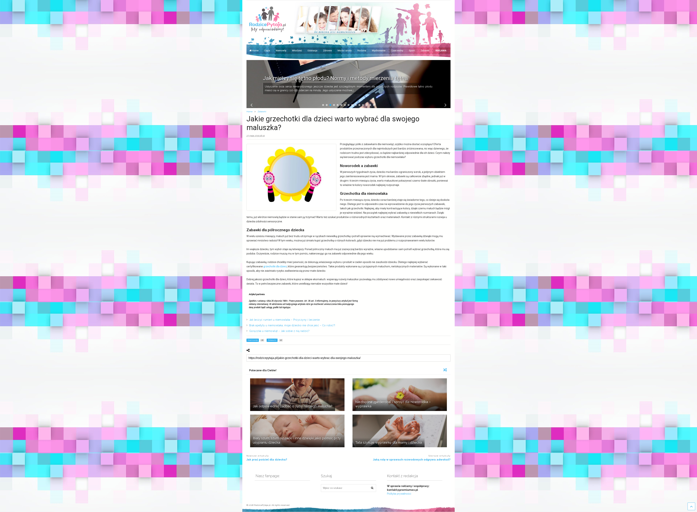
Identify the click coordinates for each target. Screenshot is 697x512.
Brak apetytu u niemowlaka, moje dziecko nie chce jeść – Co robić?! (292, 325)
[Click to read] (297, 394)
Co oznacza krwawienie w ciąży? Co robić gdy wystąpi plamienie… (342, 78)
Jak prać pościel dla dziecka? (266, 459)
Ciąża (267, 50)
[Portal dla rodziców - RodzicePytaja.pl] (267, 30)
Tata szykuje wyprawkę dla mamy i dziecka (388, 442)
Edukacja (312, 50)
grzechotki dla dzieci (275, 266)
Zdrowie (327, 50)
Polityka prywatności (399, 493)
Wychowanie (378, 50)
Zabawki (425, 50)
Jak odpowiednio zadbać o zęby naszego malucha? (292, 406)
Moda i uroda (345, 50)
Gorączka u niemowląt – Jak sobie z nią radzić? (279, 331)
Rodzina (361, 50)
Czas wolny (397, 50)
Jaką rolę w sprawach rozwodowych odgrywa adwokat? (412, 459)
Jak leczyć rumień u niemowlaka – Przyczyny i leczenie (284, 319)
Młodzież (297, 50)
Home (255, 50)
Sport (412, 50)
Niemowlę (281, 50)
